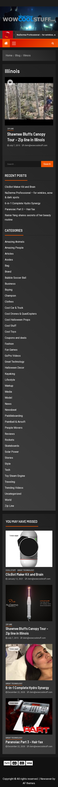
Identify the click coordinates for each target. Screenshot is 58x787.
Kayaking (10, 373)
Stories (9, 457)
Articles (9, 253)
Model (8, 397)
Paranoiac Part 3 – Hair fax (20, 209)
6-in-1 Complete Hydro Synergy (22, 203)
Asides (9, 259)
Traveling (10, 481)
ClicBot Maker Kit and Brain (20, 186)
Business (10, 283)
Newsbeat (10, 409)
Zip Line (10, 129)
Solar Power (12, 451)
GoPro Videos (13, 355)
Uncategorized (13, 493)
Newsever (46, 778)
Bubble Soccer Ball (15, 277)
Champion (10, 295)
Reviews (10, 433)
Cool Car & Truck (14, 307)
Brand (8, 271)
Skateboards (12, 445)
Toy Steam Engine (15, 475)
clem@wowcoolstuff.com (35, 145)
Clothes (9, 301)
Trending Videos (14, 487)
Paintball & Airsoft (15, 421)
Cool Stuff (10, 325)
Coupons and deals (15, 337)
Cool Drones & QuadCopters (21, 313)
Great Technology (14, 361)
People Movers (13, 427)
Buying (8, 289)
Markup (9, 385)
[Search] (53, 43)
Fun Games (11, 349)
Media (8, 391)
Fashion (9, 343)
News (8, 403)
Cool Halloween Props (17, 319)
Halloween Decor (14, 367)
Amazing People (14, 247)
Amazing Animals (14, 241)
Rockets (9, 439)
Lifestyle (10, 379)
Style (8, 463)
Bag (7, 265)
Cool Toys (10, 331)
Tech (7, 469)
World (8, 499)
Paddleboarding (14, 415)
